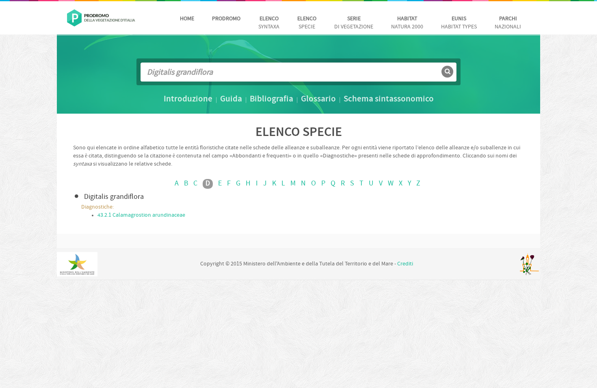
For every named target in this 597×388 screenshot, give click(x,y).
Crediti (405, 264)
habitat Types (459, 23)
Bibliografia (271, 99)
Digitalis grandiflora (114, 197)
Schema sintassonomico (389, 99)
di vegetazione (353, 23)
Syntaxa (268, 23)
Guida (231, 99)
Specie (306, 23)
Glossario (318, 99)
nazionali (508, 23)
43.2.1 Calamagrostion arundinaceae (141, 215)
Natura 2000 (407, 23)
